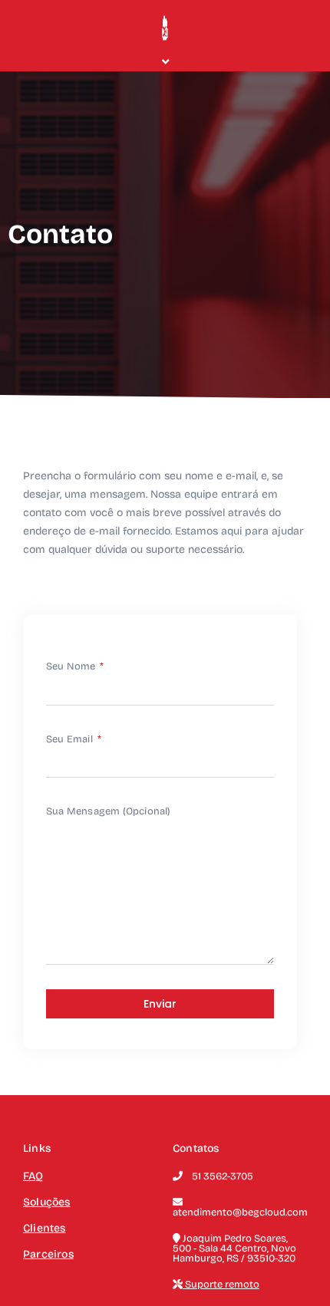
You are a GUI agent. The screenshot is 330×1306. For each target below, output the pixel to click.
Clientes (44, 1228)
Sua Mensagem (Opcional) (108, 811)
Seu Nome (72, 666)
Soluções (47, 1202)
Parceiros (48, 1254)
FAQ (33, 1176)
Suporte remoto (221, 1284)
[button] (165, 61)
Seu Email (70, 739)
